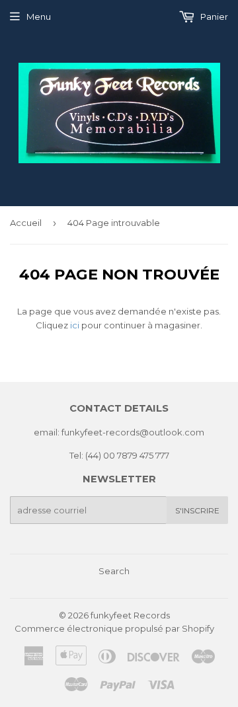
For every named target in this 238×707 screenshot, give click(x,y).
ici (74, 325)
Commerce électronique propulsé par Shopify (114, 628)
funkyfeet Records (130, 615)
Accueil (26, 222)
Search (114, 571)
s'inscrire (197, 510)
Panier (213, 16)
